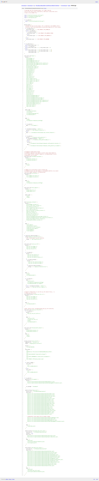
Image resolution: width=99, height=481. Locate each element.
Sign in (96, 1)
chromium (24, 5)
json (97, 479)
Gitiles (7, 479)
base (69, 5)
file (45, 8)
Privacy (10, 479)
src (34, 5)
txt (94, 479)
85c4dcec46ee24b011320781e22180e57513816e (47, 5)
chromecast (64, 5)
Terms (13, 479)
